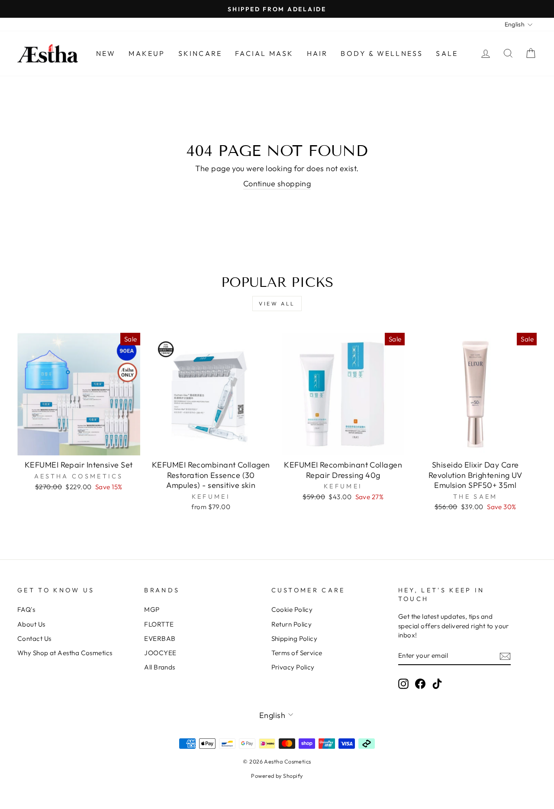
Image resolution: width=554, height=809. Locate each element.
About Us (31, 624)
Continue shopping (277, 183)
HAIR (317, 53)
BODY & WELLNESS (382, 53)
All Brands (159, 667)
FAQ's (26, 609)
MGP (151, 609)
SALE (447, 53)
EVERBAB (159, 638)
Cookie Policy (292, 609)
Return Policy (291, 624)
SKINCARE (200, 53)
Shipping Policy (294, 638)
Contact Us (34, 638)
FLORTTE (159, 624)
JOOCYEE (160, 653)
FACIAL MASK (264, 53)
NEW (106, 53)
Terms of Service (296, 653)
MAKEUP (147, 53)
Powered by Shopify (277, 775)
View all (277, 303)
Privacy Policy (293, 667)
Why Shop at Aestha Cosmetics (65, 653)
